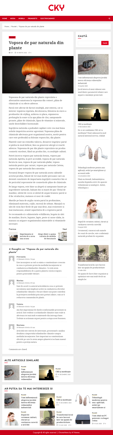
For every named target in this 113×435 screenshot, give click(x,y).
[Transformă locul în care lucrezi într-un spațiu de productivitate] (47, 418)
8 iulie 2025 (98, 424)
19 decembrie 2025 (64, 375)
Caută (82, 36)
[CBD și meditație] (46, 372)
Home (4, 18)
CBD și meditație (63, 371)
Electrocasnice (47, 18)
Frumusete (32, 18)
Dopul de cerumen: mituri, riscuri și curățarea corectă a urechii (29, 420)
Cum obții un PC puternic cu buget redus (100, 418)
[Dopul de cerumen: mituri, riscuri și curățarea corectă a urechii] (11, 418)
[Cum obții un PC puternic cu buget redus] (82, 418)
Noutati (12, 37)
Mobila (22, 18)
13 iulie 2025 (62, 425)
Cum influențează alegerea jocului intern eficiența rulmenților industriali (28, 375)
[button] (109, 18)
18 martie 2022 (22, 53)
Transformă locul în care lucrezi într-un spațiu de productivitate (91, 266)
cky (12, 53)
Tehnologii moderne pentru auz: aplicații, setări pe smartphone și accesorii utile (91, 170)
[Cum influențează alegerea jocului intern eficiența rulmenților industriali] (11, 372)
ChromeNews (63, 432)
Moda (12, 18)
